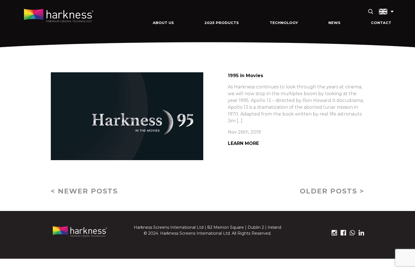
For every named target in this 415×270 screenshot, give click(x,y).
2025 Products (221, 23)
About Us (163, 23)
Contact (381, 23)
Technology (284, 23)
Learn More (243, 143)
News (334, 23)
